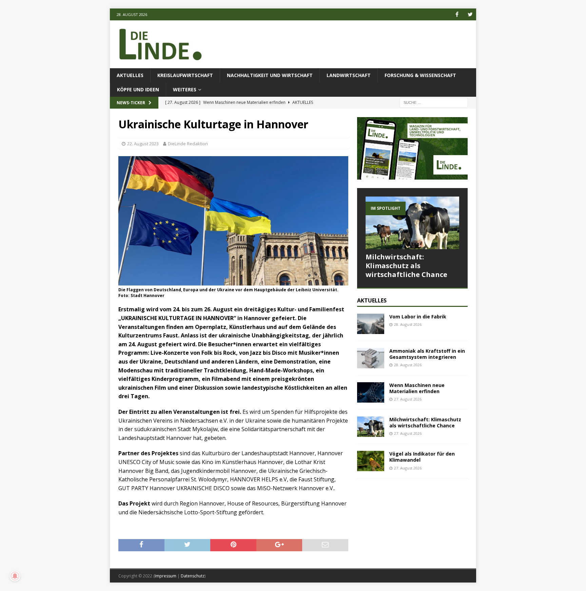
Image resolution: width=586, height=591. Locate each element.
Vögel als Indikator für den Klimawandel (422, 456)
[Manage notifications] (14, 576)
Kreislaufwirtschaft (185, 75)
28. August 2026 (408, 324)
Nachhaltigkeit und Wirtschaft (270, 75)
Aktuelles (130, 75)
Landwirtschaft (349, 75)
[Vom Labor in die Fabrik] (370, 324)
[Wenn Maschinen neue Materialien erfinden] (370, 392)
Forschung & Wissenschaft (420, 75)
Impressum (165, 576)
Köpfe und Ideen (138, 89)
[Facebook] (457, 14)
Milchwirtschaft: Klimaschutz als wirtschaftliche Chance (406, 265)
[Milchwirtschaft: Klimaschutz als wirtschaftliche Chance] (412, 223)
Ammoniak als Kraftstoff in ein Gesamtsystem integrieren (427, 354)
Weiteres (184, 89)
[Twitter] (470, 14)
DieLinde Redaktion (188, 144)
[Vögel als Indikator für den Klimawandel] (370, 461)
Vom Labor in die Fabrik (417, 316)
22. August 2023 (143, 144)
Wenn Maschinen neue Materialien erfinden (417, 388)
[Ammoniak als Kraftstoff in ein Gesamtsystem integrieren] (370, 358)
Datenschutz (192, 576)
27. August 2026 (408, 399)
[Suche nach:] (434, 102)
